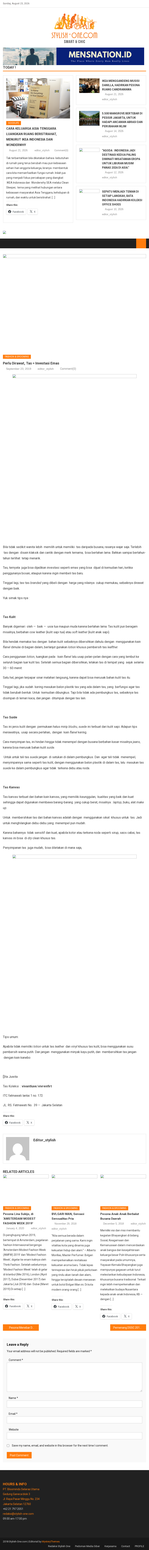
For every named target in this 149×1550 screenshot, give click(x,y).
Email (13, 1413)
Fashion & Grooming (17, 356)
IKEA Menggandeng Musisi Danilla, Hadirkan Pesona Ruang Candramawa (121, 85)
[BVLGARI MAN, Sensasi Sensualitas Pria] (74, 1188)
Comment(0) (61, 150)
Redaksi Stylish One (59, 1546)
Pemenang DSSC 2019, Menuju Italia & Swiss (129, 1327)
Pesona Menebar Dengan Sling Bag (24, 1327)
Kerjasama (110, 1546)
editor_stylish (42, 150)
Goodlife (13, 123)
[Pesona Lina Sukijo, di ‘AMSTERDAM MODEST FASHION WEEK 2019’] (26, 1188)
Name (13, 1398)
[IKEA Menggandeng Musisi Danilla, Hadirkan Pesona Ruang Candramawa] (89, 85)
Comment (16, 1360)
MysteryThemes (51, 1541)
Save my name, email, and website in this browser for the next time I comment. (60, 1445)
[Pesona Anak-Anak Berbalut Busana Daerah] (123, 1188)
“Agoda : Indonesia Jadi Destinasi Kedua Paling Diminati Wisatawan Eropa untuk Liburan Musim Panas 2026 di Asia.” (121, 159)
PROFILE (139, 1546)
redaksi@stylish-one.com (18, 1513)
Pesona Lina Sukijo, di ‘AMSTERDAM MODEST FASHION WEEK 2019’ (19, 1218)
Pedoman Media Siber (87, 1546)
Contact (125, 1546)
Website (14, 1429)
